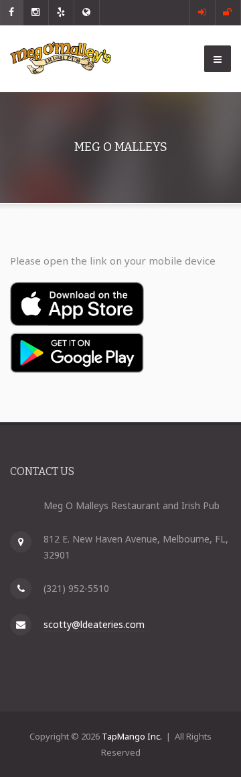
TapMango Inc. (132, 736)
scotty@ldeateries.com (94, 624)
